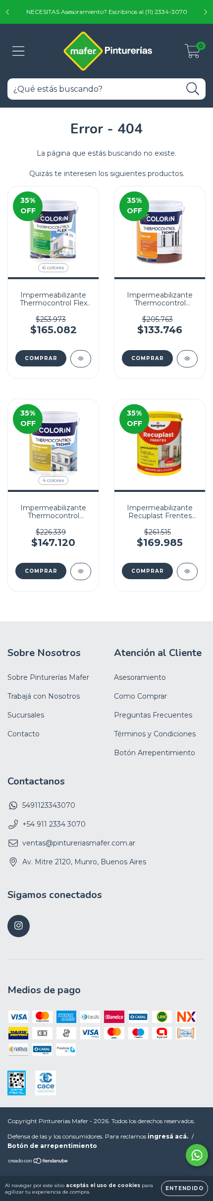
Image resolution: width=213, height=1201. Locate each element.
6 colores (53, 267)
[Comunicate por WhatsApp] (197, 1155)
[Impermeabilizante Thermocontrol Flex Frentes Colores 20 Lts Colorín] (80, 358)
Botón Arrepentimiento (154, 752)
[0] (192, 53)
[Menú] (18, 51)
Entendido (184, 1188)
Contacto (23, 733)
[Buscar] (193, 89)
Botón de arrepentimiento (52, 1145)
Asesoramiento (140, 677)
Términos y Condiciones (155, 733)
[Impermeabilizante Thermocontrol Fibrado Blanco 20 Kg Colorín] (187, 358)
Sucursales (25, 715)
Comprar (41, 358)
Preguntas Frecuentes (153, 715)
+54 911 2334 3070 (54, 824)
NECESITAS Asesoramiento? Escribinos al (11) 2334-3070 (106, 11)
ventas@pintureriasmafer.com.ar (78, 843)
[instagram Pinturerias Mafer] (18, 926)
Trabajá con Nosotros (43, 696)
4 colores (53, 480)
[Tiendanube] (38, 1162)
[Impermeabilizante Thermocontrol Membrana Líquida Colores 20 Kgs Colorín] (80, 571)
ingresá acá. (168, 1136)
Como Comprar (140, 696)
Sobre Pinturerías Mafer (48, 677)
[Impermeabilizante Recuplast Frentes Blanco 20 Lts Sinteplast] (187, 571)
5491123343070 (48, 805)
